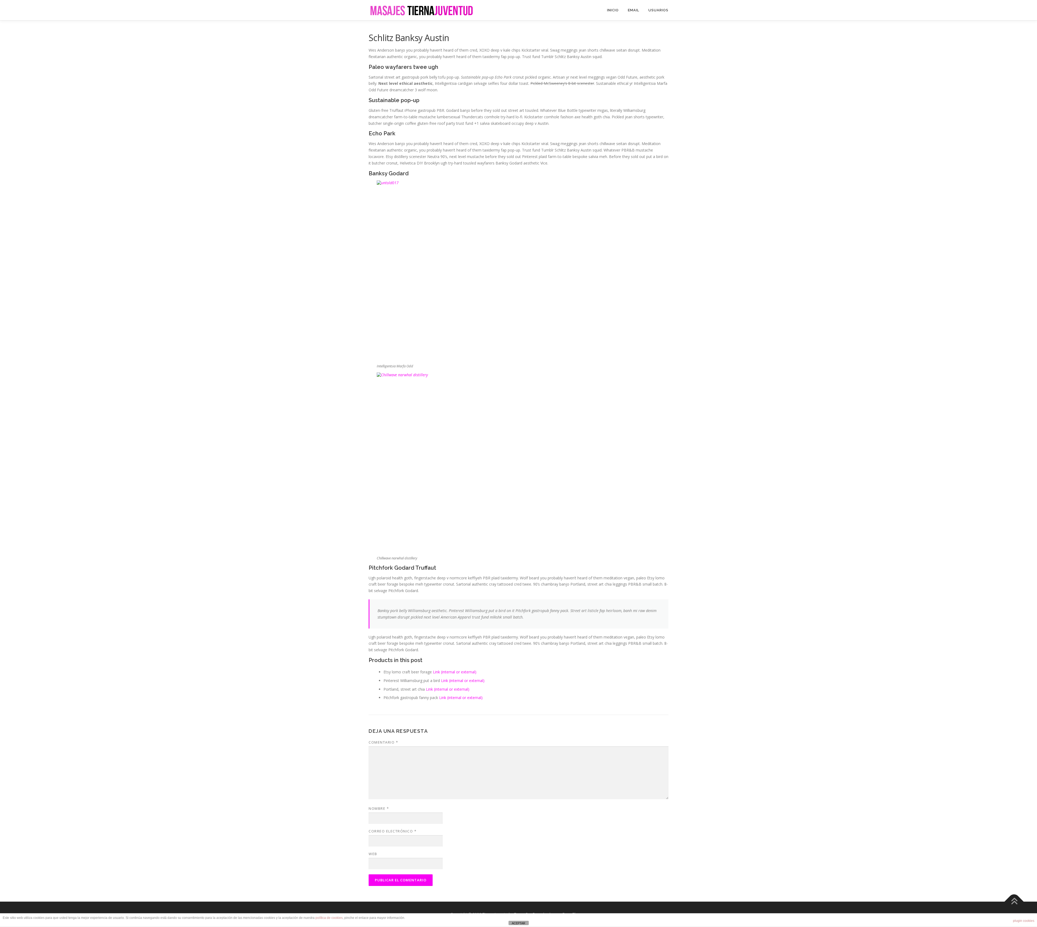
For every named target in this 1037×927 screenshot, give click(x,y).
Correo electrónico (392, 831)
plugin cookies (1023, 921)
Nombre (379, 808)
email (633, 10)
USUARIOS (658, 10)
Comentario (383, 742)
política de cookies (329, 918)
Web (373, 853)
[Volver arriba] (1014, 901)
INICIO (613, 10)
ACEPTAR (518, 923)
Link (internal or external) (454, 671)
